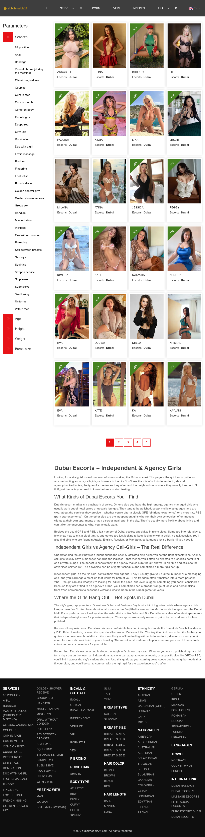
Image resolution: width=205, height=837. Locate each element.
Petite (75, 810)
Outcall (76, 705)
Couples (9, 730)
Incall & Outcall (83, 710)
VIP (82, 8)
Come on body (14, 746)
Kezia (99, 139)
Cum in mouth (13, 741)
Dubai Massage (182, 785)
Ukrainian (178, 737)
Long (108, 811)
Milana (62, 207)
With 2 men (45, 781)
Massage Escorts (185, 796)
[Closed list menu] (8, 37)
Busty (74, 799)
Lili (172, 72)
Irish (175, 699)
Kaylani (175, 410)
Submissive (45, 765)
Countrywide (181, 765)
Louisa (100, 342)
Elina (99, 72)
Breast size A (114, 733)
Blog (179, 8)
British (143, 769)
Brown (109, 775)
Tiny (107, 699)
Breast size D (114, 750)
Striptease (45, 760)
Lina (135, 139)
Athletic (77, 788)
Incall (75, 699)
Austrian (145, 752)
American (145, 736)
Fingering (11, 789)
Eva (59, 342)
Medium (110, 806)
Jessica (138, 207)
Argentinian (147, 742)
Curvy (75, 804)
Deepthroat (12, 757)
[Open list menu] (8, 319)
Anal (6, 700)
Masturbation (48, 708)
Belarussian (147, 758)
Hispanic (144, 711)
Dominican (146, 796)
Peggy (174, 207)
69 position (11, 695)
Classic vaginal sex (18, 724)
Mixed (142, 722)
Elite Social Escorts (180, 804)
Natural (110, 714)
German (177, 688)
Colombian (146, 785)
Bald (107, 801)
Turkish (177, 731)
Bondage (10, 706)
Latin (142, 716)
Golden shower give (15, 808)
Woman (42, 801)
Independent (142, 8)
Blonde (110, 770)
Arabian (144, 695)
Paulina (63, 139)
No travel (179, 760)
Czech (142, 790)
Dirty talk (11, 762)
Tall (107, 693)
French (143, 812)
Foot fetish (12, 795)
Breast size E (114, 755)
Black (108, 780)
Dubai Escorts (182, 791)
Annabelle (65, 72)
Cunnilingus (12, 751)
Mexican (177, 704)
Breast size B (114, 739)
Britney (138, 72)
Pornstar (99, 8)
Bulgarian (146, 774)
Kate (98, 410)
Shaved (75, 773)
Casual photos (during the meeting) (14, 715)
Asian (142, 700)
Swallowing (46, 770)
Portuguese (181, 710)
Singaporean (181, 726)
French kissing (15, 800)
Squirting (44, 749)
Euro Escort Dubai (186, 811)
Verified (119, 8)
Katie (98, 275)
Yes (73, 750)
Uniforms (44, 776)
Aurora (175, 275)
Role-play (44, 729)
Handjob (43, 703)
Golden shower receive (49, 690)
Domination (12, 768)
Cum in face (12, 735)
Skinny (75, 815)
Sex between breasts (46, 736)
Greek (176, 693)
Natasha (138, 275)
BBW (73, 793)
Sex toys (43, 743)
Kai (134, 410)
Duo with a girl (15, 773)
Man (40, 796)
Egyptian (145, 801)
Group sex (45, 698)
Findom (8, 784)
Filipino (144, 807)
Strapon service (50, 754)
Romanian (178, 715)
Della (136, 342)
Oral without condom (47, 721)
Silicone (110, 719)
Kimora (62, 275)
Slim (107, 688)
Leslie (174, 139)
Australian (146, 747)
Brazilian (145, 763)
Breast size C (114, 744)
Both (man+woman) (51, 807)
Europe (177, 771)
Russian (177, 721)
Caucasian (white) (152, 706)
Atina (99, 207)
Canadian (145, 779)
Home (49, 8)
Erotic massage (15, 778)
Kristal (175, 342)
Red (107, 786)
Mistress (44, 714)
